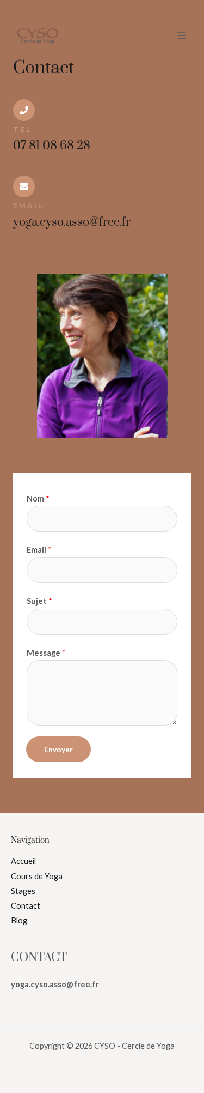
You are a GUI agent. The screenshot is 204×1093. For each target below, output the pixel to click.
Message (46, 652)
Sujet (39, 601)
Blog (19, 920)
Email (28, 206)
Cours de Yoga (37, 876)
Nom (38, 498)
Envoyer (58, 749)
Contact (25, 905)
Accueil (23, 861)
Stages (23, 891)
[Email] (24, 186)
